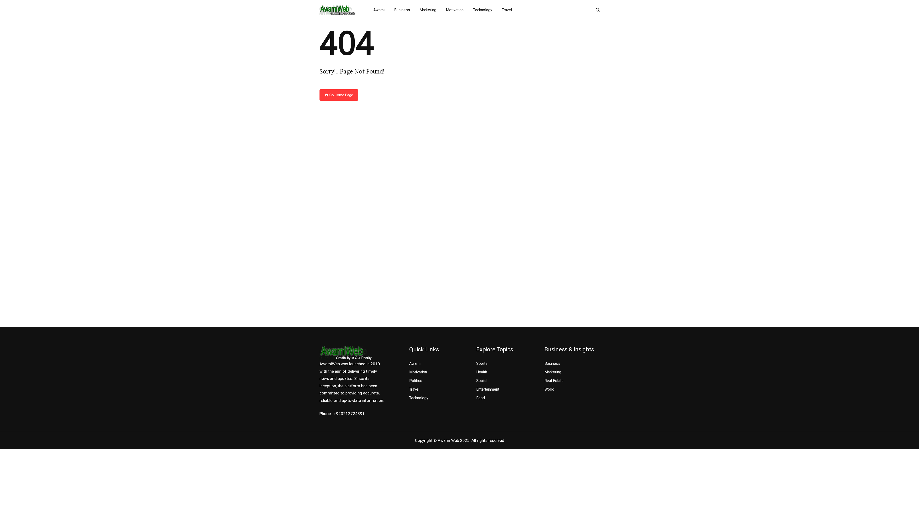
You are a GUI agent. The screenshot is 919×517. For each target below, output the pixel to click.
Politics (415, 380)
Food (480, 398)
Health (481, 372)
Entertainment (487, 389)
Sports (482, 363)
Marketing (428, 10)
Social (481, 380)
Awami (379, 10)
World (549, 389)
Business (402, 10)
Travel (507, 10)
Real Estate (554, 380)
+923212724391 (349, 413)
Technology (482, 10)
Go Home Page (340, 95)
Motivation (455, 10)
